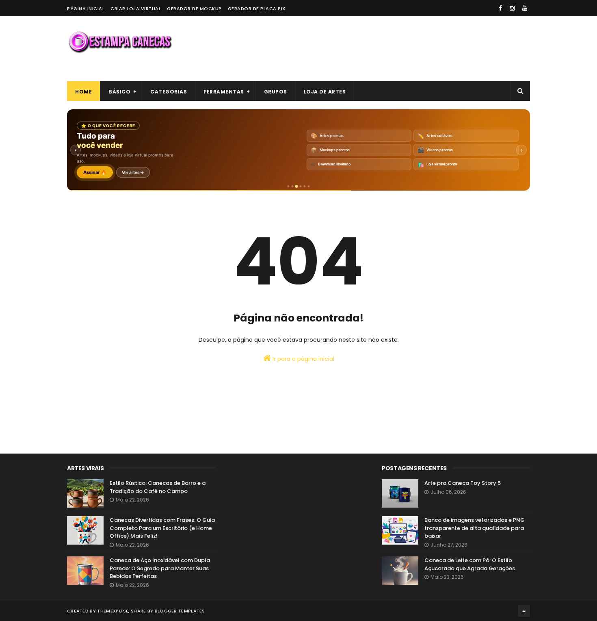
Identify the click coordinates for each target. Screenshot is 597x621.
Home (83, 91)
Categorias (168, 91)
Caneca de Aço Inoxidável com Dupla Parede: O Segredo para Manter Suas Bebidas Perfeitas (160, 568)
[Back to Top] (524, 611)
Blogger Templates (180, 611)
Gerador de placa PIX (257, 8)
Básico (119, 91)
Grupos (275, 91)
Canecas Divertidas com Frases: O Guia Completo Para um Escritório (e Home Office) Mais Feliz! (162, 528)
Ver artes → (133, 172)
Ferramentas (223, 91)
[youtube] (524, 8)
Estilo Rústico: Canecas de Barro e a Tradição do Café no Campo (157, 487)
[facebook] (500, 8)
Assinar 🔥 (94, 172)
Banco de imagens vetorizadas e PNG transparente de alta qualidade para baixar (474, 528)
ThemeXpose (112, 611)
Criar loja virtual (135, 8)
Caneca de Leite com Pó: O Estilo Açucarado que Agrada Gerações (469, 564)
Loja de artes (325, 91)
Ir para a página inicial (302, 359)
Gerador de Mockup (194, 8)
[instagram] (512, 8)
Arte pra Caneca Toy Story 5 (462, 483)
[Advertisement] (382, 48)
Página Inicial (85, 8)
